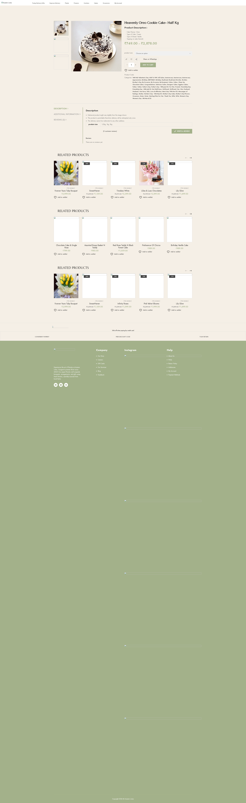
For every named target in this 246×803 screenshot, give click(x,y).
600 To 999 (153, 78)
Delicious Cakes (161, 85)
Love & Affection (155, 91)
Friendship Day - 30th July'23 (142, 89)
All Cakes (161, 78)
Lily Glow (180, 190)
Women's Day (184, 96)
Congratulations (150, 85)
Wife (173, 96)
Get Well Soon (157, 89)
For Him (172, 87)
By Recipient (164, 82)
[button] (190, 158)
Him (181, 89)
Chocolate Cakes (138, 85)
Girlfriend (165, 89)
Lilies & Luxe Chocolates (151, 190)
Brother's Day (137, 82)
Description (60, 108)
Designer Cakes (172, 85)
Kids (148, 91)
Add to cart (148, 65)
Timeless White (123, 190)
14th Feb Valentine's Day (141, 78)
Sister (142, 96)
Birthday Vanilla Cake (179, 245)
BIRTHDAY (151, 80)
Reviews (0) (59, 119)
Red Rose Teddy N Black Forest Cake (123, 246)
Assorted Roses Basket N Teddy (94, 246)
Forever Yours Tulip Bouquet (66, 190)
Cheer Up (181, 82)
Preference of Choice (151, 245)
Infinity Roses (123, 303)
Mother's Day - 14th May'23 (153, 94)
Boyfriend (165, 80)
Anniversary (169, 78)
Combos (86, 3)
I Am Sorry (142, 91)
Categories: (128, 77)
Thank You (167, 96)
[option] (61, 28)
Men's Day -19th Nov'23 (170, 91)
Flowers (76, 3)
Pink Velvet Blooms (151, 303)
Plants (67, 3)
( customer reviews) (110, 131)
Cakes (96, 3)
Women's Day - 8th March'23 (142, 98)
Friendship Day (186, 87)
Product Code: (129, 75)
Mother (141, 94)
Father (135, 87)
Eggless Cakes (183, 85)
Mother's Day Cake (169, 94)
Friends (177, 87)
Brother (178, 80)
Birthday (144, 80)
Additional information (66, 114)
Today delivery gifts (38, 3)
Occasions (106, 3)
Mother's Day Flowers (183, 94)
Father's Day (146, 87)
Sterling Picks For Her (156, 96)
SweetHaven (94, 190)
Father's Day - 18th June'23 (159, 87)
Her (178, 89)
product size (128, 53)
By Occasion (146, 82)
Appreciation (137, 80)
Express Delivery (55, 3)
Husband (187, 89)
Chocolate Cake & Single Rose (66, 246)
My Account (118, 3)
